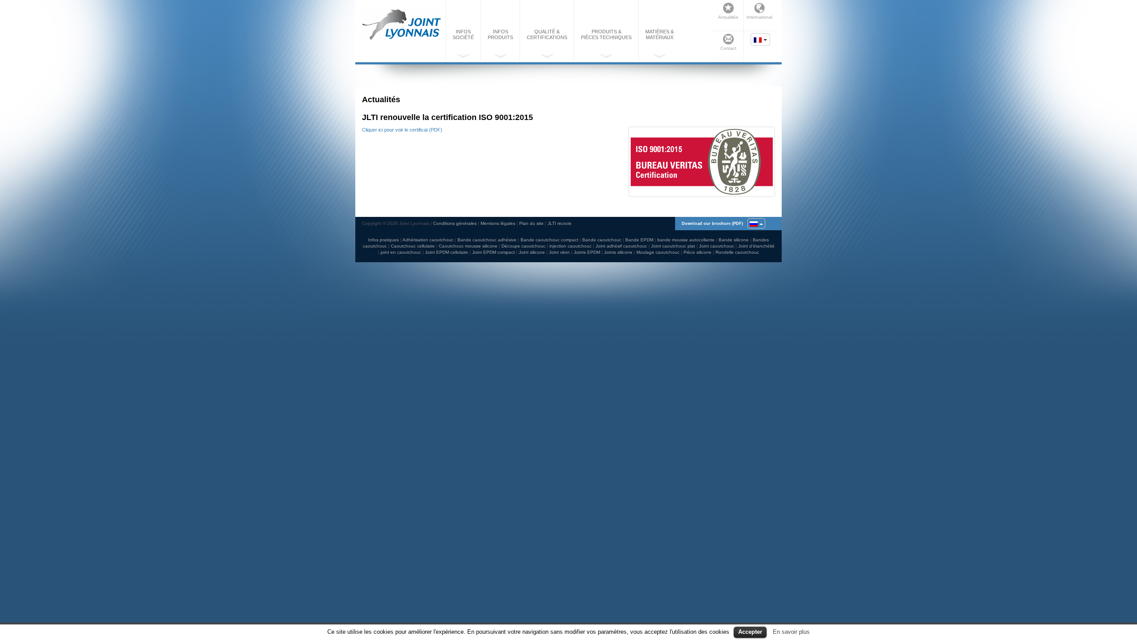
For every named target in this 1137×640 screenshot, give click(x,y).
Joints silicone (618, 252)
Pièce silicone (698, 252)
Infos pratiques (383, 239)
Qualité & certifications (547, 34)
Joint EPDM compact (493, 252)
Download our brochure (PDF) (712, 223)
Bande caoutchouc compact (549, 239)
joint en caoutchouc (401, 252)
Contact (728, 48)
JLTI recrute (560, 223)
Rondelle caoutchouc (737, 252)
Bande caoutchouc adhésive (487, 239)
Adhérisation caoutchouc (427, 239)
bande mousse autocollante (686, 239)
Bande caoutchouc (601, 239)
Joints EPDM (587, 252)
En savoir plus (791, 631)
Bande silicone (734, 239)
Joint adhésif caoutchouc (621, 246)
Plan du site (531, 223)
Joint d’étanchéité (756, 246)
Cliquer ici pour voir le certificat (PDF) (402, 129)
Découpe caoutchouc (523, 246)
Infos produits (500, 34)
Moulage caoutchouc (658, 252)
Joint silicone (532, 252)
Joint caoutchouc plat (673, 246)
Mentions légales (498, 223)
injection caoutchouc (570, 246)
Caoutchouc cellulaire (413, 246)
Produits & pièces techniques (606, 34)
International (759, 17)
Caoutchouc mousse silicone (468, 246)
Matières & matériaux (659, 34)
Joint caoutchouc (716, 246)
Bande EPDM (639, 239)
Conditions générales (455, 223)
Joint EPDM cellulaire (446, 252)
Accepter (750, 631)
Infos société (463, 34)
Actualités (728, 17)
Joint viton (559, 252)
